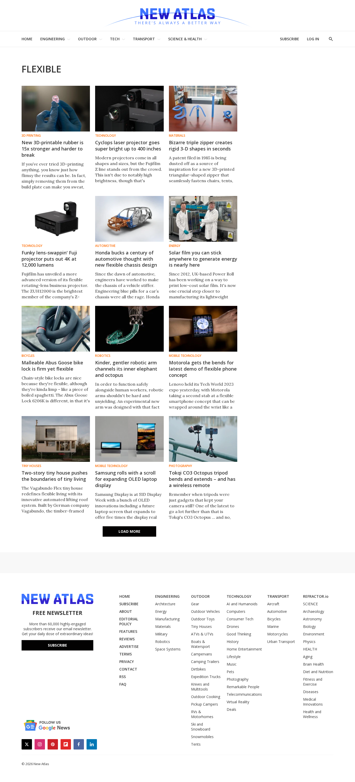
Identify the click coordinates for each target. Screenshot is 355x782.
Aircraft (273, 603)
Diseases (310, 691)
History (233, 641)
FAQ (122, 684)
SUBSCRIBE (289, 38)
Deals (231, 709)
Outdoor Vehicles (205, 611)
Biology (309, 626)
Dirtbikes (198, 669)
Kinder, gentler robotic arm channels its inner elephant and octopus (126, 368)
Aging (307, 656)
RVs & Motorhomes (202, 714)
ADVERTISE (129, 646)
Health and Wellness (312, 714)
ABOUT (125, 611)
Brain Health (313, 664)
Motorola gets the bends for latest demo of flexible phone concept (203, 368)
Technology (105, 135)
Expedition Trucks (206, 676)
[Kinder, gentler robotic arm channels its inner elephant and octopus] (129, 329)
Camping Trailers (205, 661)
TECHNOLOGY (239, 596)
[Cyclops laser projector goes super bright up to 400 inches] (129, 109)
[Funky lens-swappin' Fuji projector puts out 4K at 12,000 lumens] (56, 219)
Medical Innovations (313, 702)
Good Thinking (239, 634)
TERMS (125, 654)
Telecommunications (244, 694)
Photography (180, 466)
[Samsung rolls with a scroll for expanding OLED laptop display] (129, 439)
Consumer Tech (240, 618)
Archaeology (313, 611)
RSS (122, 676)
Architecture (165, 603)
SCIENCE (310, 603)
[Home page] (177, 15)
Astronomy (312, 618)
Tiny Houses (31, 466)
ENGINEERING (52, 38)
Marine (273, 626)
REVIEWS (127, 638)
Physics (309, 641)
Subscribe (57, 645)
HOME (27, 38)
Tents (196, 744)
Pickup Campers (204, 704)
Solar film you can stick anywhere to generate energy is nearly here (203, 258)
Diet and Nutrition (318, 671)
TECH (115, 38)
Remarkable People (243, 686)
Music (231, 664)
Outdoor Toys (203, 618)
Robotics (102, 355)
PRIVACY (126, 661)
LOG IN (313, 38)
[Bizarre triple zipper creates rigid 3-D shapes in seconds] (203, 109)
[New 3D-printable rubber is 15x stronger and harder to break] (56, 109)
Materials (177, 135)
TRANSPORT (144, 38)
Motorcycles (277, 634)
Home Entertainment (244, 649)
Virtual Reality (238, 701)
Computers (236, 611)
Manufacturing (167, 618)
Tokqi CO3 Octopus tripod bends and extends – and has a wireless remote (202, 479)
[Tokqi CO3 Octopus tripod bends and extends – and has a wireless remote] (203, 439)
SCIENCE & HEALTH (185, 38)
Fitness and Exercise (312, 682)
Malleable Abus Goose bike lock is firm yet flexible (52, 365)
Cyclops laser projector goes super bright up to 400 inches (128, 145)
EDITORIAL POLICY (128, 621)
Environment (313, 634)
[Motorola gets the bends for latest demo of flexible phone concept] (203, 329)
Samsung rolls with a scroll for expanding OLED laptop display (126, 479)
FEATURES (128, 631)
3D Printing (31, 135)
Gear (195, 603)
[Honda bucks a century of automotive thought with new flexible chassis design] (129, 219)
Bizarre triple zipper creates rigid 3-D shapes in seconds (200, 145)
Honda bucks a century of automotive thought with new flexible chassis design (126, 258)
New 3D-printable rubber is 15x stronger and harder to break (52, 148)
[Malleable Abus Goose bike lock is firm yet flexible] (56, 329)
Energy (174, 245)
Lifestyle (234, 656)
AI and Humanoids (242, 603)
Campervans (201, 654)
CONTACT (128, 669)
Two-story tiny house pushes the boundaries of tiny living (55, 476)
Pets (230, 671)
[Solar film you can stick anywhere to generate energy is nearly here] (203, 219)
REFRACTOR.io (315, 596)
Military (161, 634)
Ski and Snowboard (200, 727)
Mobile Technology (185, 355)
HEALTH (310, 649)
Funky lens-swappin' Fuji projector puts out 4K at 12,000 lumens (49, 258)
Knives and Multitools (200, 687)
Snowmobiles (202, 736)
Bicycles (28, 355)
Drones (233, 626)
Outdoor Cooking (205, 696)
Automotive (105, 245)
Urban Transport (281, 641)
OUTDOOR (87, 38)
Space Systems (168, 649)
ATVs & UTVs (202, 634)
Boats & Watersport (200, 644)
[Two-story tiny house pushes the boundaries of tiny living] (56, 439)
